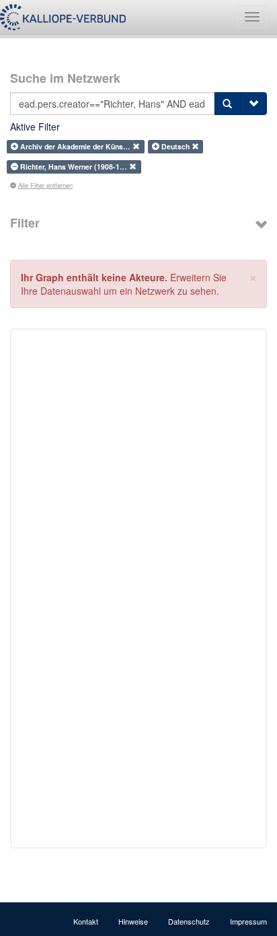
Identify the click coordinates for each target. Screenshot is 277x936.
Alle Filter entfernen (45, 185)
